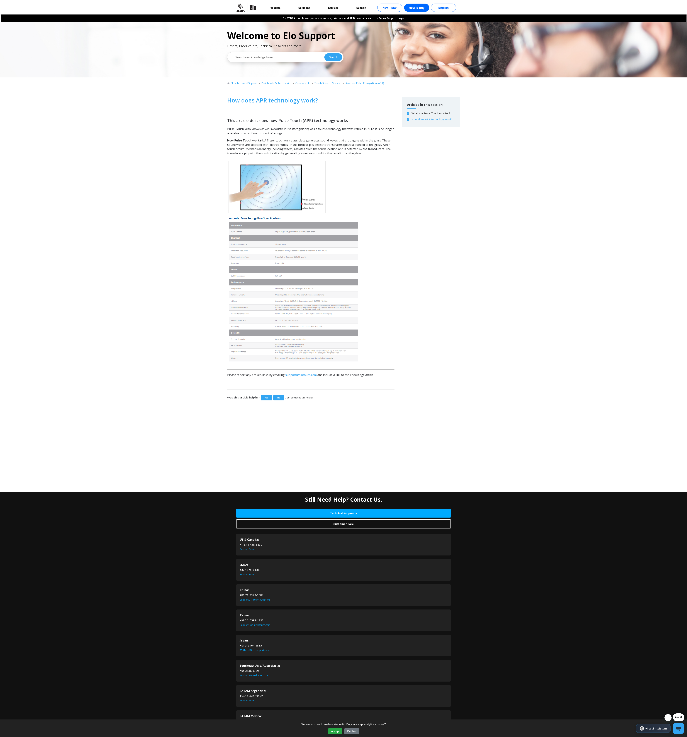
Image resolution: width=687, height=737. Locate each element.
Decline (351, 731)
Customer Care (343, 524)
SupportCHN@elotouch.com (255, 599)
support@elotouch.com (301, 375)
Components (302, 83)
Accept (335, 731)
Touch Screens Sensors (328, 83)
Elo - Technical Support (244, 83)
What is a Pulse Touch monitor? (430, 113)
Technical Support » (343, 513)
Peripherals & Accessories (276, 83)
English (443, 8)
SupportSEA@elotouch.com (254, 675)
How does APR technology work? (432, 119)
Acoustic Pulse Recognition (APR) (364, 83)
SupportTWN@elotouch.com (255, 624)
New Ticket (390, 8)
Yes (266, 397)
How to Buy (417, 8)
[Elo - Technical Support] (248, 8)
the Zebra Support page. (389, 18)
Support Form (247, 549)
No (278, 397)
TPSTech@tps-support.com (254, 650)
